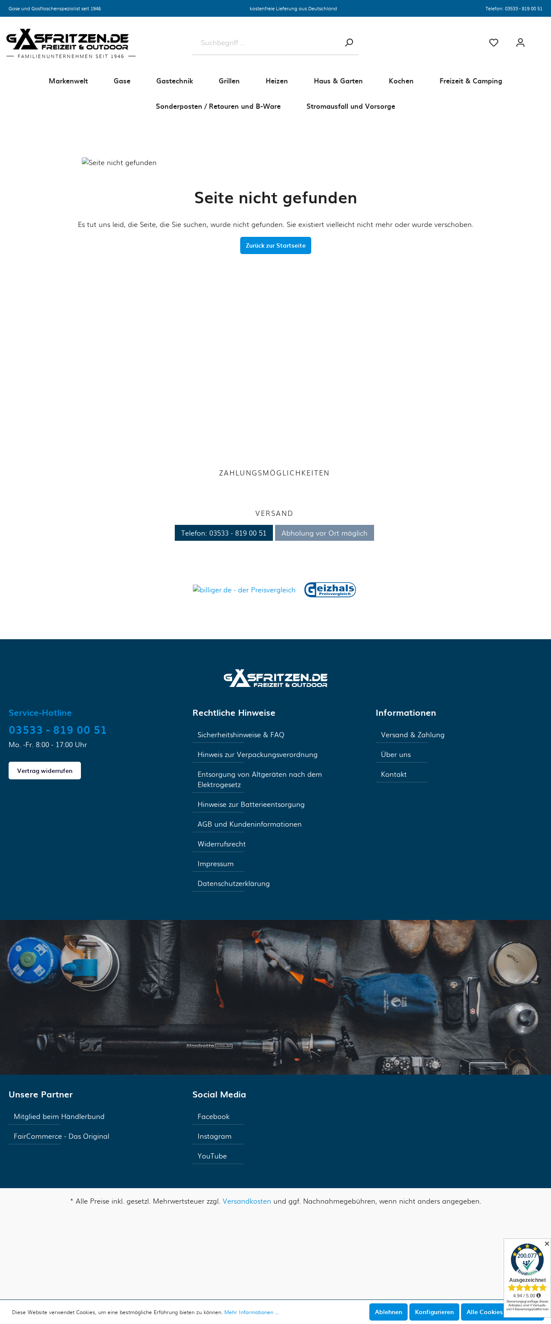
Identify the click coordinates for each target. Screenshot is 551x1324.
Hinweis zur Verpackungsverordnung (258, 754)
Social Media (219, 1094)
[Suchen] (349, 43)
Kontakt (394, 774)
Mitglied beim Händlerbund (59, 1116)
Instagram (215, 1136)
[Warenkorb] (542, 39)
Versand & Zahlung (413, 734)
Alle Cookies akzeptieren (503, 1311)
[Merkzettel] (493, 42)
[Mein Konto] (520, 42)
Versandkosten (247, 1201)
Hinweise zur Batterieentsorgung (251, 804)
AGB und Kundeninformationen (250, 824)
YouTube (212, 1156)
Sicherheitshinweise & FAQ (241, 734)
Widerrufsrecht (222, 844)
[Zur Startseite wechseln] (276, 677)
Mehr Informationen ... (251, 1312)
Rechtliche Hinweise (234, 712)
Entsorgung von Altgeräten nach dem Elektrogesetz (260, 779)
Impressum (216, 863)
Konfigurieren (434, 1311)
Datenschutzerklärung (234, 883)
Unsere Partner (41, 1094)
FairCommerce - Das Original (61, 1136)
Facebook (213, 1116)
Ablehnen (388, 1311)
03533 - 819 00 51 (523, 8)
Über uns (396, 754)
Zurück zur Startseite (276, 245)
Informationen (406, 712)
